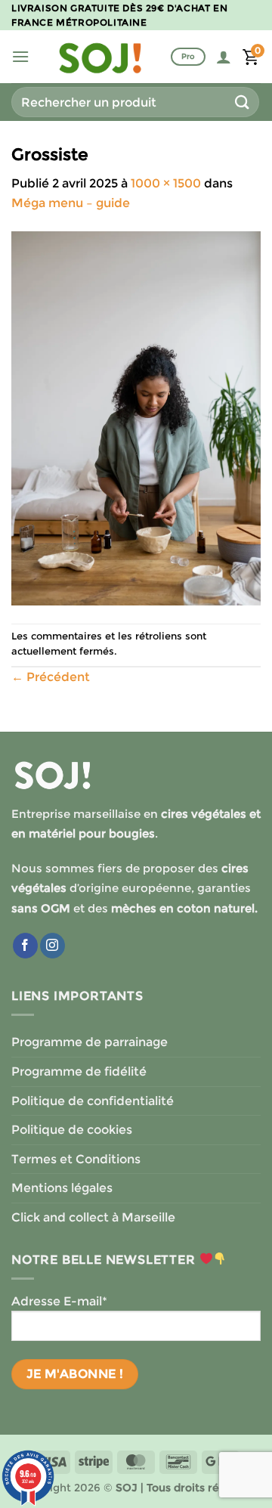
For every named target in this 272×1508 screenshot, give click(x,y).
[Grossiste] (136, 417)
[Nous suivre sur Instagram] (52, 945)
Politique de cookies (71, 1129)
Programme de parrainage (89, 1042)
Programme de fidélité (79, 1071)
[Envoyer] (242, 101)
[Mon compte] (223, 56)
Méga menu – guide (70, 203)
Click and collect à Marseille (93, 1217)
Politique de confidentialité (92, 1101)
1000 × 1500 (166, 183)
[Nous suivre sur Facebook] (25, 945)
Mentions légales (62, 1188)
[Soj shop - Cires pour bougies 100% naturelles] (100, 56)
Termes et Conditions (76, 1159)
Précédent (50, 677)
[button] (20, 56)
